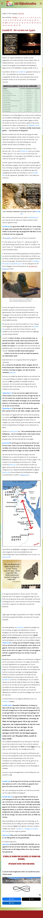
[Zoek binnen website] (2, 3)
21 (22, 20)
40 (37, 22)
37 (29, 22)
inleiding (14, 17)
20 (20, 20)
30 (12, 22)
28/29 (6, 22)
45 (11, 25)
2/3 (21, 17)
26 (35, 20)
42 (3, 25)
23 (27, 20)
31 (14, 22)
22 (25, 20)
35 (24, 22)
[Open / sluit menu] (41, 3)
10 (35, 17)
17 (13, 20)
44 (9, 25)
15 (8, 20)
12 (39, 17)
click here (21, 13)
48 (19, 25)
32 (17, 22)
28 (3, 22)
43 (6, 25)
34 (22, 22)
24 (30, 20)
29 (9, 22)
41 (40, 22)
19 (17, 20)
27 (37, 20)
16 (10, 20)
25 (32, 20)
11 (37, 17)
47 (17, 25)
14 (6, 20)
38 (32, 22)
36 (27, 22)
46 (14, 25)
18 (15, 20)
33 (19, 22)
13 (3, 20)
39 (35, 22)
